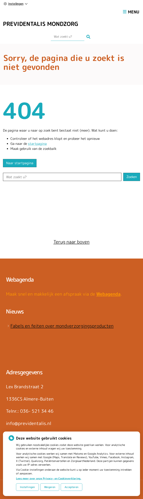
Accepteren (71, 487)
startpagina (37, 143)
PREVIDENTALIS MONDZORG (40, 24)
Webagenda (108, 294)
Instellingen (27, 487)
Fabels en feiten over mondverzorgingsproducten (62, 326)
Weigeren (49, 487)
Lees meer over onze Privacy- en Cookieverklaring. (48, 478)
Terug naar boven (71, 242)
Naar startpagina (19, 163)
